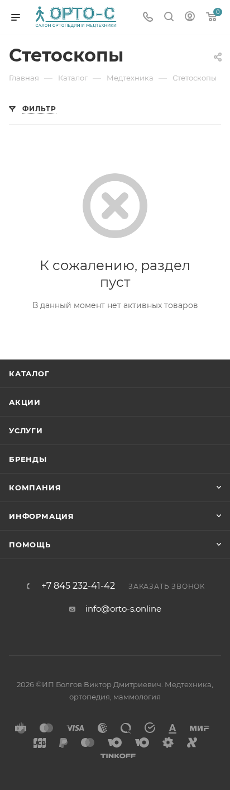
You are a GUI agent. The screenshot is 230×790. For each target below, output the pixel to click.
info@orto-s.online (123, 608)
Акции (25, 402)
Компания (35, 487)
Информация (41, 516)
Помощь (30, 544)
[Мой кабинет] (190, 17)
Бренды (28, 459)
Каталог (29, 373)
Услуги (26, 430)
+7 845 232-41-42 (78, 585)
